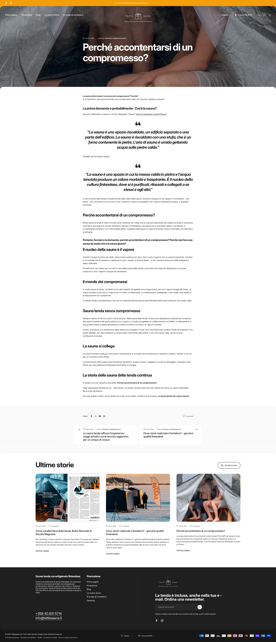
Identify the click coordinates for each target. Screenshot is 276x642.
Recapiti (40, 637)
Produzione (92, 585)
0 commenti (189, 416)
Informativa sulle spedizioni (28, 637)
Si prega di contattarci (97, 597)
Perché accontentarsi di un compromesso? (200, 530)
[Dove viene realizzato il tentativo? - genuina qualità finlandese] (138, 498)
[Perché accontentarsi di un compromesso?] (208, 498)
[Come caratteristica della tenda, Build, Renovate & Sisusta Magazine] (68, 498)
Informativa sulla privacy (12, 637)
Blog (89, 589)
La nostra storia (94, 593)
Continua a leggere (42, 551)
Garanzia (91, 600)
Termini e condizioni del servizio (67, 637)
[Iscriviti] (200, 607)
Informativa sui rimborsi (50, 637)
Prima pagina (93, 582)
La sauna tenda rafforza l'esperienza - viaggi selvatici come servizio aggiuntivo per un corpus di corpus (105, 436)
